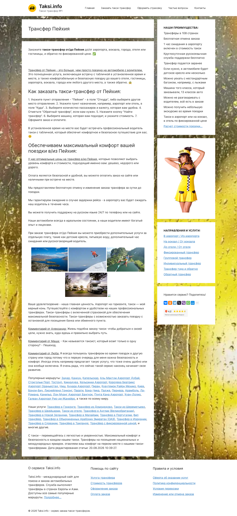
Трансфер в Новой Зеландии (47, 415)
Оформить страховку (149, 7)
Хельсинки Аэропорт (93, 382)
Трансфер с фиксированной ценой (113, 423)
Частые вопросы (178, 7)
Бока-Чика (92, 390)
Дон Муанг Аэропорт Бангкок (73, 394)
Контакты (200, 7)
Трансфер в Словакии (43, 423)
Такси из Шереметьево (129, 406)
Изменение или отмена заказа (173, 494)
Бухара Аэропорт (78, 386)
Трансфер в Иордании (131, 419)
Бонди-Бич (35, 390)
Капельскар (90, 378)
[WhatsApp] (188, 303)
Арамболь (132, 390)
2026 (34, 510)
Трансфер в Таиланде (74, 423)
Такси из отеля (72, 410)
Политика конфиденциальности (174, 483)
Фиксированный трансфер (181, 252)
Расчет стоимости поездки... (183, 126)
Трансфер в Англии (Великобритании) (108, 410)
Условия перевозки (166, 488)
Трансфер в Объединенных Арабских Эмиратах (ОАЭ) (79, 419)
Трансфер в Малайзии (83, 415)
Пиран (96, 386)
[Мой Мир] (193, 303)
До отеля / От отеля (177, 247)
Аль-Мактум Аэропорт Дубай (119, 378)
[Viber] (184, 303)
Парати (79, 390)
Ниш (63, 386)
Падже (105, 390)
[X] (179, 303)
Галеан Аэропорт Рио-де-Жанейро (51, 398)
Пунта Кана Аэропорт (108, 394)
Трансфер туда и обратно (181, 268)
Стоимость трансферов (106, 483)
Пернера (117, 390)
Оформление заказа (104, 488)
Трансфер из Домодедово (94, 406)
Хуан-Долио (132, 394)
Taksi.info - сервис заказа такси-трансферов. (64, 510)
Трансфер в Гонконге (61, 406)
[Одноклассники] (170, 303)
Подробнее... (52, 497)
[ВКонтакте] (166, 303)
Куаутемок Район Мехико (119, 386)
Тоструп (56, 382)
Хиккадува (71, 382)
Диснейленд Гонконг (58, 390)
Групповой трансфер (178, 258)
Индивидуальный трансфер (182, 263)
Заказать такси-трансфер (116, 7)
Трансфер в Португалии (116, 415)
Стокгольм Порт (39, 382)
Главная (89, 7)
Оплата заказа (100, 494)
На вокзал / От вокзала (179, 241)
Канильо (45, 394)
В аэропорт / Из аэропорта (181, 236)
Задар (65, 378)
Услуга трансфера (103, 477)
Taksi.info (50, 6)
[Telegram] (175, 303)
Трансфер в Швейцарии (44, 410)
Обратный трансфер (177, 274)
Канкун (76, 378)
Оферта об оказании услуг (170, 477)
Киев (141, 386)
